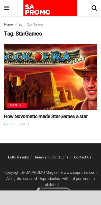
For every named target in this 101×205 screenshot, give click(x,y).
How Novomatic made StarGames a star (46, 116)
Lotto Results (18, 157)
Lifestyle (16, 105)
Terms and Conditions (51, 157)
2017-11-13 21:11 (17, 123)
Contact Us (82, 157)
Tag (20, 24)
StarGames (35, 24)
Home (8, 24)
